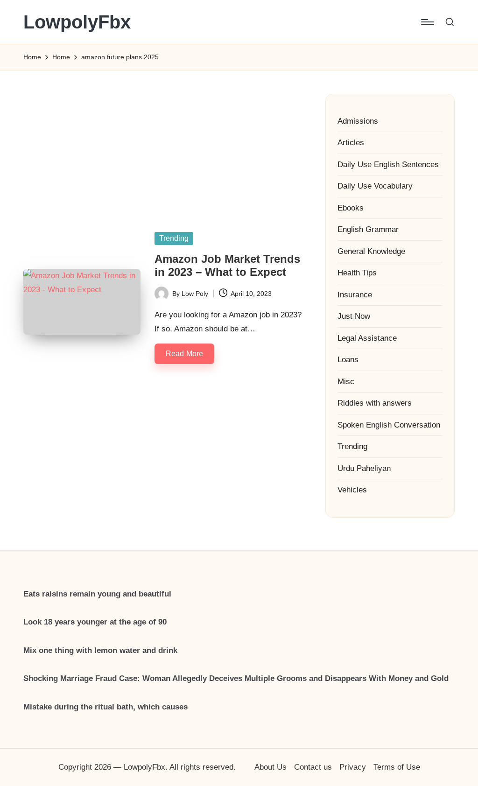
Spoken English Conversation (388, 425)
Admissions (357, 121)
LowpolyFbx (77, 22)
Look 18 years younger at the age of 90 (95, 622)
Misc (345, 381)
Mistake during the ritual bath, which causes (105, 706)
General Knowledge (371, 251)
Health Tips (357, 272)
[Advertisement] (162, 140)
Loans (347, 359)
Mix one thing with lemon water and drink (100, 650)
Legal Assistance (367, 338)
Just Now (353, 316)
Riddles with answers (374, 403)
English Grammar (368, 229)
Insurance (354, 294)
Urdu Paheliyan (364, 468)
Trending (174, 238)
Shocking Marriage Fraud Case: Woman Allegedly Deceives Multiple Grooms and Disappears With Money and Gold (236, 678)
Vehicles (352, 489)
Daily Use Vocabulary (375, 186)
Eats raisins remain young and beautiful (97, 594)
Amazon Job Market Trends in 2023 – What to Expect (227, 266)
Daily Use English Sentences (388, 164)
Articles (350, 142)
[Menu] (427, 22)
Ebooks (350, 208)
